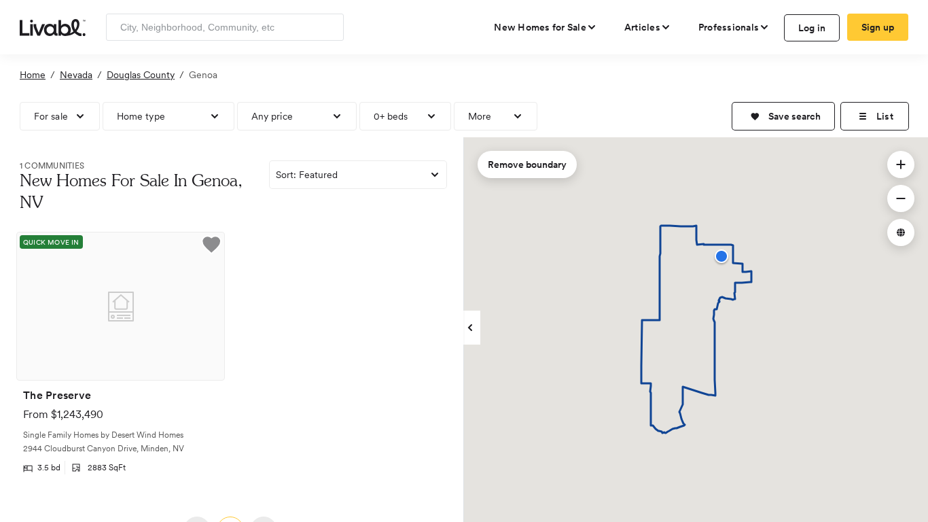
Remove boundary (527, 164)
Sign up (878, 27)
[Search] (328, 27)
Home (33, 74)
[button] (783, 116)
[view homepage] (53, 26)
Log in (812, 27)
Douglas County (141, 74)
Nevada (76, 74)
